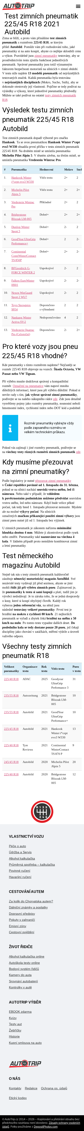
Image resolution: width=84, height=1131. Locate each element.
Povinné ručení (19, 870)
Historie (14, 1036)
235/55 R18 (11, 695)
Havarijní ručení (20, 877)
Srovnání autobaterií (23, 981)
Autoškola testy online (24, 963)
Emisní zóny (17, 926)
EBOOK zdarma (20, 1011)
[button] (78, 6)
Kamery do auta (20, 975)
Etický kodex (18, 1098)
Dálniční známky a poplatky (28, 907)
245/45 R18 (11, 762)
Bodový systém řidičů (24, 969)
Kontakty (15, 1088)
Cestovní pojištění (21, 932)
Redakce (31, 1088)
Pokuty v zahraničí (22, 920)
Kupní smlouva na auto (25, 1043)
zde (55, 399)
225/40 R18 (11, 679)
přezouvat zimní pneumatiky (53, 480)
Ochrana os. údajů (54, 1088)
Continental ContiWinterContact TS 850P (23, 256)
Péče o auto (17, 846)
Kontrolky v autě (20, 987)
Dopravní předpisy (22, 913)
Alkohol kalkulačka (22, 858)
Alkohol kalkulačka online (26, 956)
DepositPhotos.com (46, 1126)
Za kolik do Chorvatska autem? (31, 901)
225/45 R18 (11, 728)
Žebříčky (15, 1030)
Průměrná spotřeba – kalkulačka (32, 864)
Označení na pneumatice (28, 386)
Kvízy (13, 1018)
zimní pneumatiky (45, 55)
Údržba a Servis (20, 852)
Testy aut (15, 1024)
